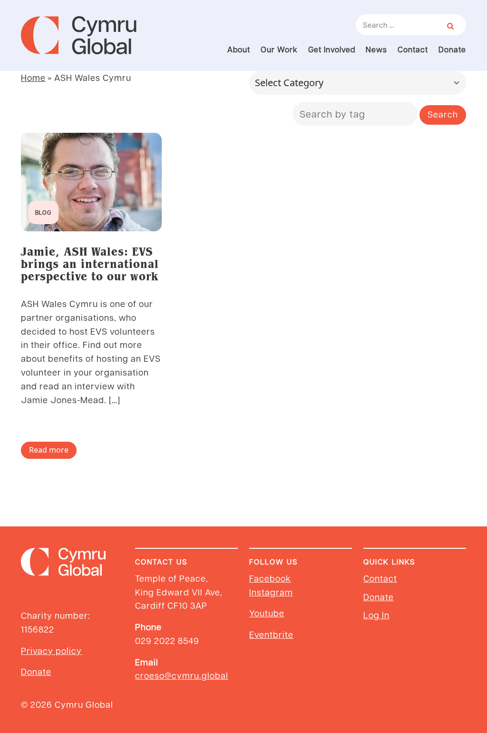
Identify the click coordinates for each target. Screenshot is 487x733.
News (376, 49)
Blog (43, 212)
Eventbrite (271, 634)
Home (33, 77)
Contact (413, 49)
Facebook (270, 578)
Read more (48, 450)
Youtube (266, 612)
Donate (452, 49)
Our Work (279, 49)
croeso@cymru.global (181, 675)
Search (443, 114)
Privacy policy (51, 650)
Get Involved (331, 49)
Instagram (271, 591)
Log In (376, 614)
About (238, 49)
